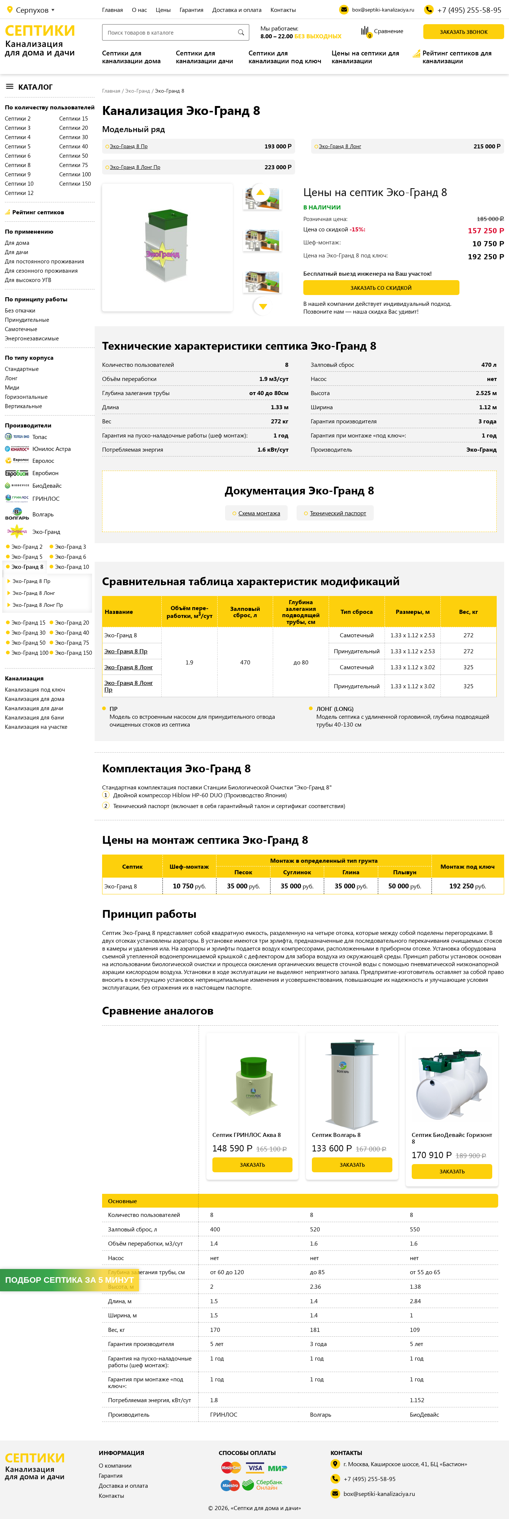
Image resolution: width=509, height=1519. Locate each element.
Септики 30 (73, 137)
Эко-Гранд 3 (70, 546)
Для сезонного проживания (41, 270)
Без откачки (20, 310)
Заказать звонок (464, 31)
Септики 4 (18, 137)
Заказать (252, 1164)
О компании (115, 1465)
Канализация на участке (36, 726)
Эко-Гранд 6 (70, 556)
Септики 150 (75, 183)
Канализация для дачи (34, 708)
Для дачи (16, 252)
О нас (139, 9)
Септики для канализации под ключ (285, 57)
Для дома (17, 242)
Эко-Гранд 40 (72, 632)
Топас (39, 436)
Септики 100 (75, 174)
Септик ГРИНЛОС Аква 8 (246, 1134)
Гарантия (191, 9)
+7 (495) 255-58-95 (370, 1479)
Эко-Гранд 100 (30, 652)
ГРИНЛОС (46, 498)
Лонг (11, 378)
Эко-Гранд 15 (28, 622)
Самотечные (21, 329)
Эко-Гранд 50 (28, 642)
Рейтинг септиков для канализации (457, 57)
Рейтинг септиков (38, 212)
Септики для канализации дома (131, 57)
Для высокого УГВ (28, 279)
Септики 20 (73, 127)
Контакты (283, 9)
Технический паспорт (338, 513)
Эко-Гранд (46, 531)
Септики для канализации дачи (204, 57)
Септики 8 (18, 165)
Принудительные (27, 319)
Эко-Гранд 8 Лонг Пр (38, 604)
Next (268, 299)
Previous (266, 185)
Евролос (43, 460)
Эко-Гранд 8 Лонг (34, 592)
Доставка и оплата (237, 9)
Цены (163, 9)
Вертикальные (23, 406)
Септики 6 (18, 155)
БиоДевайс (46, 485)
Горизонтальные (26, 396)
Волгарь (43, 514)
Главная (112, 9)
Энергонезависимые (32, 338)
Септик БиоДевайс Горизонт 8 (452, 1138)
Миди (12, 387)
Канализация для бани (34, 717)
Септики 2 (18, 118)
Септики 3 (18, 127)
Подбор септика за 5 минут (69, 1280)
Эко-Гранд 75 (72, 642)
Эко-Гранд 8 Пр (31, 580)
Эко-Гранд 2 (27, 546)
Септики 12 (19, 192)
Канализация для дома (34, 698)
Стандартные (22, 368)
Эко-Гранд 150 (73, 652)
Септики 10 (19, 183)
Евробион (45, 473)
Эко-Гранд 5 (27, 556)
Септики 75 (73, 165)
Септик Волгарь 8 (336, 1134)
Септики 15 (73, 118)
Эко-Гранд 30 (28, 632)
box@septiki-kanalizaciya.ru (379, 1493)
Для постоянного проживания (44, 261)
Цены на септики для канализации (365, 57)
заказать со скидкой (381, 287)
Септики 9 (18, 174)
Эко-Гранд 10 (72, 566)
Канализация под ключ (35, 689)
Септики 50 (73, 155)
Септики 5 (18, 146)
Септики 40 (73, 146)
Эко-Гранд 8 (27, 566)
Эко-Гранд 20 (72, 622)
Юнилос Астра (51, 448)
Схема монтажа (259, 513)
